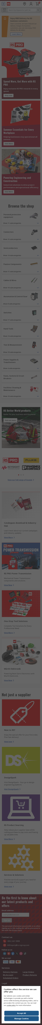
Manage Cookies (21, 1018)
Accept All (21, 1013)
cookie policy (11, 1005)
